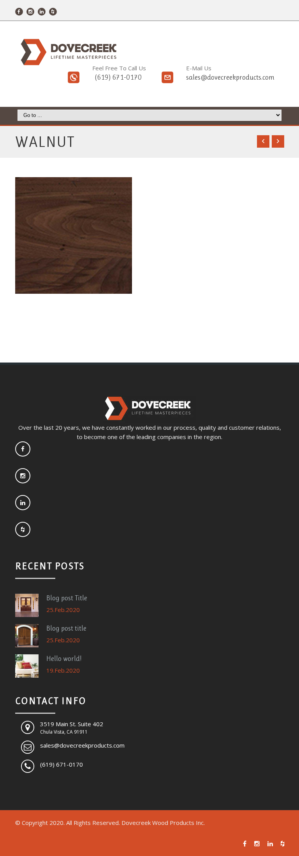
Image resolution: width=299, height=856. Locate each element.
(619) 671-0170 (118, 77)
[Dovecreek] (67, 52)
